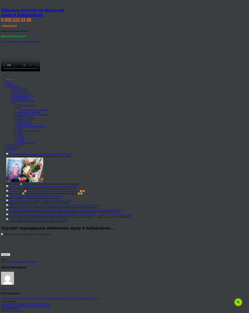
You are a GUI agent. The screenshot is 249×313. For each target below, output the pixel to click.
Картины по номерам (20, 93)
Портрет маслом (18, 91)
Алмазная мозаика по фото (23, 96)
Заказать (5, 255)
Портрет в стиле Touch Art (28, 131)
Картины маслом (24, 121)
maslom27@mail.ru (14, 311)
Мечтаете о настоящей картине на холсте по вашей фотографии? (31, 298)
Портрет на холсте (19, 89)
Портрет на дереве (25, 117)
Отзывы (9, 84)
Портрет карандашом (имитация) (31, 126)
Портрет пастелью (25, 124)
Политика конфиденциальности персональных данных (25, 306)
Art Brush (21, 140)
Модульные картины (26, 142)
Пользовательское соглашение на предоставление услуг (25, 304)
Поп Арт (20, 138)
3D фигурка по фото (15, 145)
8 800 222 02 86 (16, 19)
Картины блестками (20, 98)
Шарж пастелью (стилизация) (35, 110)
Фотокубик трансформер (22, 100)
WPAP (19, 133)
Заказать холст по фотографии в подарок (80, 298)
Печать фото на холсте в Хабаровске (33, 114)
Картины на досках (25, 119)
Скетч (19, 128)
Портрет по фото (13, 86)
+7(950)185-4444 (9, 26)
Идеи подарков (13, 147)
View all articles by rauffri (9, 288)
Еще (13, 103)
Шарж (19, 107)
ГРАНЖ (20, 135)
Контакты (10, 149)
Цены (8, 82)
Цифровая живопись (26, 105)
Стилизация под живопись (28, 112)
